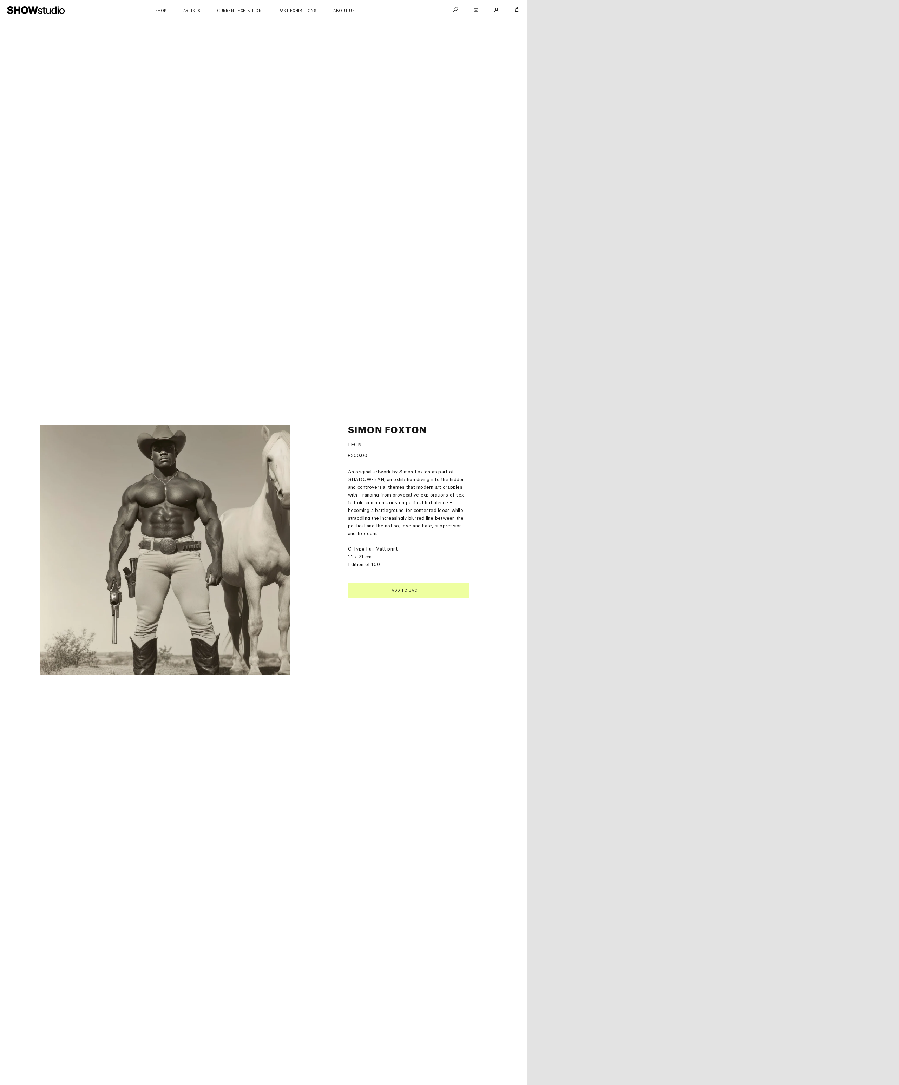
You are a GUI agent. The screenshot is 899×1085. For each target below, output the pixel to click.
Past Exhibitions (297, 11)
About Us (344, 11)
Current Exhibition (239, 11)
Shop (160, 11)
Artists (192, 11)
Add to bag (405, 590)
